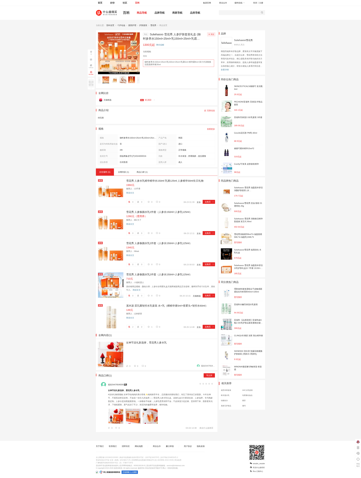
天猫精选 (197, 296)
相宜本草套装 (226, 390)
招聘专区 (126, 446)
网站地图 (139, 446)
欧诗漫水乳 (225, 395)
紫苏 (244, 401)
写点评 (209, 375)
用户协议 (188, 446)
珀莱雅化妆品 (247, 395)
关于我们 (100, 446)
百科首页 (110, 25)
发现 (100, 180)
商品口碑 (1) (142, 172)
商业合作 (223, 3)
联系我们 (113, 446)
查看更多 (211, 129)
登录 (255, 3)
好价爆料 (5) (104, 172)
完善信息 (211, 110)
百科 (137, 3)
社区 (125, 3)
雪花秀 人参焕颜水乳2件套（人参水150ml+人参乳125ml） (159, 212)
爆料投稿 (238, 3)
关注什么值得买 (259, 468)
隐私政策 (201, 446)
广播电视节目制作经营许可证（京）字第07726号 (114, 463)
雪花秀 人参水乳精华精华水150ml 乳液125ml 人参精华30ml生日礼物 (164, 180)
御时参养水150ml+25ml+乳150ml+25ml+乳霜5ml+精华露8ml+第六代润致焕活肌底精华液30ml (178, 63)
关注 (212, 34)
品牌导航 (160, 12)
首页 (100, 3)
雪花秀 (153, 25)
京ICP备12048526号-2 (169, 457)
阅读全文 (130, 193)
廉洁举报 (170, 446)
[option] (106, 79)
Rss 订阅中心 (258, 471)
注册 (261, 3)
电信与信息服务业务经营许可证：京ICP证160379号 (139, 457)
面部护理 (132, 25)
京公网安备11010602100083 (107, 457)
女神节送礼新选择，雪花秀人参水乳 (146, 342)
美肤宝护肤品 (226, 406)
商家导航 (177, 12)
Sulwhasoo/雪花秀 (243, 40)
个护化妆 (121, 25)
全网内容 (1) (123, 172)
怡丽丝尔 (224, 401)
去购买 (209, 202)
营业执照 (178, 460)
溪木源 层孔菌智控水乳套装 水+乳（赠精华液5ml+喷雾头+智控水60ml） (167, 305)
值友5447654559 (208, 366)
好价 (112, 3)
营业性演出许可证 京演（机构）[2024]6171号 (113, 460)
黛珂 (244, 406)
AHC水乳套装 (247, 390)
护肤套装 (143, 25)
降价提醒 (160, 45)
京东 (199, 202)
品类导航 (195, 12)
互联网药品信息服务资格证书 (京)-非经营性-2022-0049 (152, 460)
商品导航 (142, 12)
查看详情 (225, 70)
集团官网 (207, 3)
